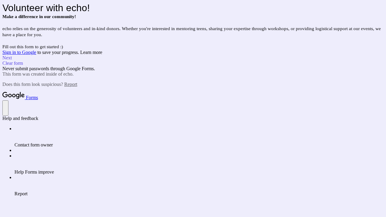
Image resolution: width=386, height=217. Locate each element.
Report (70, 84)
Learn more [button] (91, 52)
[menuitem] (199, 137)
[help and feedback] (5, 108)
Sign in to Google (19, 52)
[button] (193, 58)
